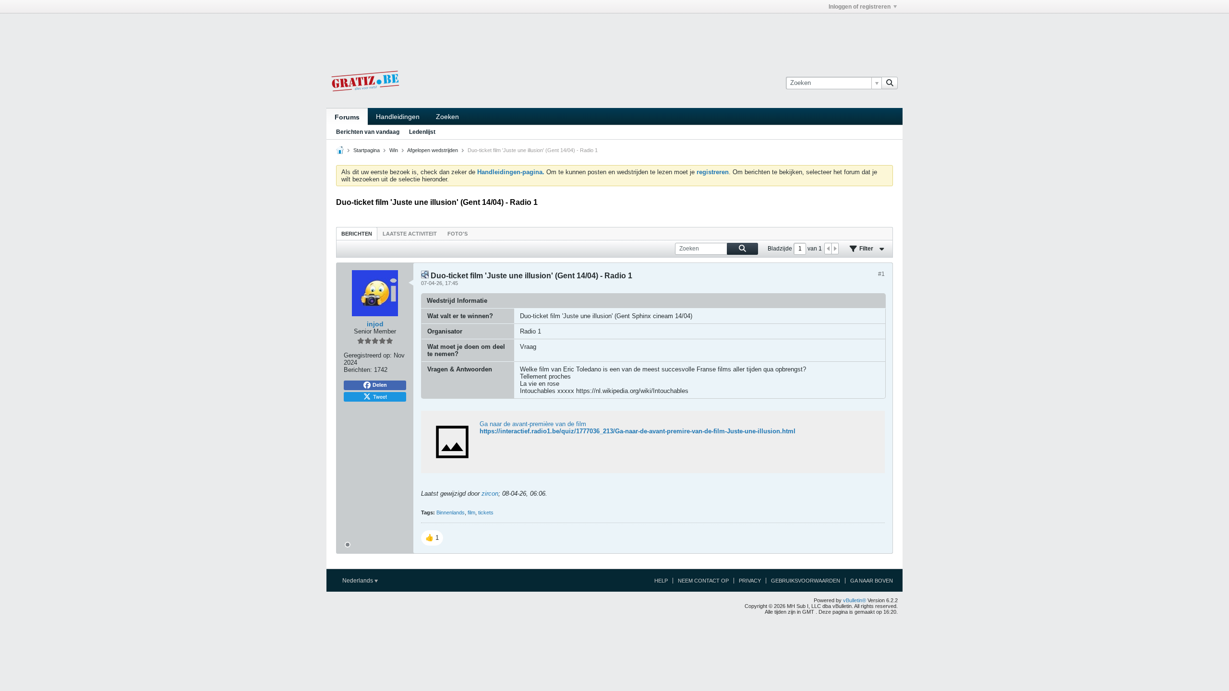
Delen (380, 385)
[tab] (356, 233)
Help (661, 581)
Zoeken (447, 116)
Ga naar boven (871, 581)
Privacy (750, 581)
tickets (486, 512)
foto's (457, 234)
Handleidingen (398, 116)
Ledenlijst (422, 132)
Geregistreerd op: (368, 355)
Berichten (356, 234)
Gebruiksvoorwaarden (805, 581)
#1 (881, 274)
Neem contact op (703, 581)
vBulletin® (854, 600)
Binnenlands (450, 512)
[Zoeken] (889, 83)
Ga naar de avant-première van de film (533, 424)
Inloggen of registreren (860, 6)
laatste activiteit (410, 234)
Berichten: (358, 369)
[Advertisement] (614, 35)
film (471, 512)
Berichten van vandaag (367, 132)
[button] (432, 538)
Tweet (380, 396)
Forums (347, 117)
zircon (490, 493)
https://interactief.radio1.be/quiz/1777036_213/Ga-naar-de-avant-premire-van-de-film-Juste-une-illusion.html (637, 431)
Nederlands (358, 580)
